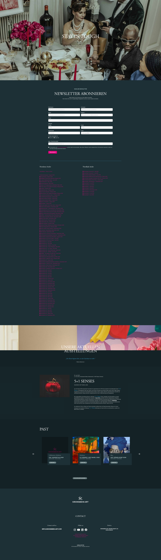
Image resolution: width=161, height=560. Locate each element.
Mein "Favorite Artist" (53, 141)
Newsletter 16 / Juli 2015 (46, 308)
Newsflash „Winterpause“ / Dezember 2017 (93, 181)
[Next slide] (136, 454)
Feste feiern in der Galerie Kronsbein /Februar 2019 (52, 186)
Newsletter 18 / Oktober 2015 (47, 305)
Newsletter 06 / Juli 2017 (46, 271)
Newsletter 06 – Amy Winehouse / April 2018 (50, 250)
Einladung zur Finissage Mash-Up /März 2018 (50, 256)
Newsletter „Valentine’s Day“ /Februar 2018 (50, 258)
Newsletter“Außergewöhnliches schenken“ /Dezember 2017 (54, 261)
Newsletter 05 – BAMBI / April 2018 (48, 251)
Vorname (83, 107)
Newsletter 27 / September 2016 (48, 290)
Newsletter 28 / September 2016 (48, 288)
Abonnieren (53, 152)
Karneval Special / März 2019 (47, 183)
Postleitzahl (51, 130)
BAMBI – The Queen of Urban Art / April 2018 (51, 253)
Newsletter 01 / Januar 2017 (47, 280)
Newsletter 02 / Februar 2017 (47, 278)
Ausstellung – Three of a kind (46, 171)
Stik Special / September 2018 (47, 231)
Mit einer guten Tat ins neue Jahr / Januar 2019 (51, 205)
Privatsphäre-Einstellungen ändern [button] (80, 535)
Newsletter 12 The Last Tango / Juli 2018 (49, 240)
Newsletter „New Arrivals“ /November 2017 (50, 265)
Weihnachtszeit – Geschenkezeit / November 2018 (52, 208)
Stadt (82, 125)
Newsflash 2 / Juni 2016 (89, 193)
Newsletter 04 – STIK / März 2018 (48, 255)
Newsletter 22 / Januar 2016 (47, 298)
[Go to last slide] (37, 454)
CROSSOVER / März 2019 (46, 181)
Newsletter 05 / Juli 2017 (46, 273)
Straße (49, 125)
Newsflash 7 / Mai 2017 (89, 186)
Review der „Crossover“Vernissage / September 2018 (52, 233)
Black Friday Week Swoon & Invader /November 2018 (52, 211)
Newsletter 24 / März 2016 (46, 295)
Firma (49, 118)
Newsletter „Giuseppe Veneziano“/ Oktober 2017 (51, 268)
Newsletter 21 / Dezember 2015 (48, 300)
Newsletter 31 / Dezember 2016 (48, 283)
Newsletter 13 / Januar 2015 (47, 313)
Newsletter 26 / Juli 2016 (46, 291)
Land (82, 130)
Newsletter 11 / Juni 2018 (46, 241)
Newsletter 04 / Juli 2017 (46, 275)
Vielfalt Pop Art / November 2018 (48, 220)
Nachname (50, 107)
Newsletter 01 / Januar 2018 (47, 260)
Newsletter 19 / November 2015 (48, 303)
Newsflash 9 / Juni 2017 (89, 183)
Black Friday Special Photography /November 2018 (52, 213)
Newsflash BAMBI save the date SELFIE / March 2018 (95, 176)
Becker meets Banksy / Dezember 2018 (49, 206)
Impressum (83, 534)
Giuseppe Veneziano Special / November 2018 (51, 216)
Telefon (83, 112)
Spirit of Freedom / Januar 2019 (48, 201)
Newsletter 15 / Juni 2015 (46, 310)
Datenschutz (77, 534)
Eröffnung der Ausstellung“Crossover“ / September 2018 (53, 235)
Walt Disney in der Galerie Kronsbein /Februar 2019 (52, 193)
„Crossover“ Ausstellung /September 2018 (50, 230)
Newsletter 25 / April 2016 (46, 293)
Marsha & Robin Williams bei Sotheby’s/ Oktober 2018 (52, 225)
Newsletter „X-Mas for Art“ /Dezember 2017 (50, 263)
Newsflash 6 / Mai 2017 (89, 188)
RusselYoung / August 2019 (47, 176)
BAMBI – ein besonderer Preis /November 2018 (51, 215)
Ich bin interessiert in (53, 136)
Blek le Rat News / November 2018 (48, 218)
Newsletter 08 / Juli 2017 (46, 270)
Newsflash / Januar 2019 (46, 203)
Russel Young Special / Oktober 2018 (49, 226)
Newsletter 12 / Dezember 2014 (48, 315)
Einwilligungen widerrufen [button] (80, 536)
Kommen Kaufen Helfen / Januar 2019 (49, 200)
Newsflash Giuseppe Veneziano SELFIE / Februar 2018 (96, 178)
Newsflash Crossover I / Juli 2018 (91, 173)
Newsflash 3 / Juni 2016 (89, 191)
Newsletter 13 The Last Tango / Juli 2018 (49, 238)
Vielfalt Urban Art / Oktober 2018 (48, 221)
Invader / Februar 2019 (46, 188)
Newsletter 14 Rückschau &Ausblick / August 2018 (51, 236)
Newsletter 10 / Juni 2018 (46, 243)
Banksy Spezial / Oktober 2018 (47, 223)
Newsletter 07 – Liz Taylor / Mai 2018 (49, 248)
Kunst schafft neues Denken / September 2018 (51, 228)
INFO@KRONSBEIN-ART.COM (52, 529)
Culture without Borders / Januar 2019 (49, 198)
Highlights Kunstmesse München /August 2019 (51, 178)
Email (49, 112)
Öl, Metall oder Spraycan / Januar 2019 (49, 196)
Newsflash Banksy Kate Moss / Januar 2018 (93, 179)
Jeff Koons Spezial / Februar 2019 (48, 191)
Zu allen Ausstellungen (79, 478)
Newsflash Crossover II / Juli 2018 (91, 171)
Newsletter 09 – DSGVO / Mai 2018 (48, 245)
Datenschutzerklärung (62, 147)
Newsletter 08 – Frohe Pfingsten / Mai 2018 (50, 246)
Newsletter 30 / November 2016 (48, 285)
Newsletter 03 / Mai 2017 (46, 276)
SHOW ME (52, 462)
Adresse (50, 123)
